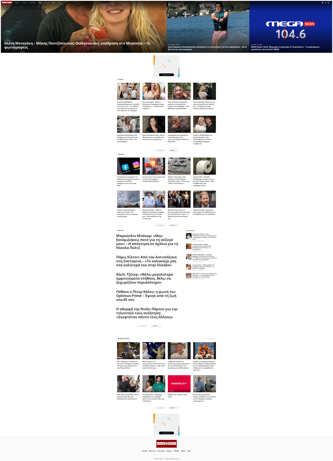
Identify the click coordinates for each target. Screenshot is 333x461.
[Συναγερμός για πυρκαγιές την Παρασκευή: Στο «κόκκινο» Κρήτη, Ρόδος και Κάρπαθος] (179, 124)
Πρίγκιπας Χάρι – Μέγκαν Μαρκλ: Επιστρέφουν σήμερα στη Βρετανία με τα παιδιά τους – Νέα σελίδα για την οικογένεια (153, 214)
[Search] (328, 2)
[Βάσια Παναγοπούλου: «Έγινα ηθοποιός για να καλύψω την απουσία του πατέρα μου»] (153, 124)
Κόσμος (121, 173)
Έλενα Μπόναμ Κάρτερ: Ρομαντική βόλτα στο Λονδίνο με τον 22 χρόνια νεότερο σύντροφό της (204, 398)
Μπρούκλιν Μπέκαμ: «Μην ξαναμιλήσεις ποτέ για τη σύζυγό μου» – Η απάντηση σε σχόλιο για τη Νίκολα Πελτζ (147, 241)
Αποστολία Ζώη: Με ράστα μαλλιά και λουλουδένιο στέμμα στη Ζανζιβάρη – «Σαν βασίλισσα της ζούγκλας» (178, 105)
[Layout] (7, 3)
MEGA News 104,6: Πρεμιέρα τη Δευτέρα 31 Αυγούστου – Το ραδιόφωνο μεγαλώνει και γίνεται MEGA (285, 48)
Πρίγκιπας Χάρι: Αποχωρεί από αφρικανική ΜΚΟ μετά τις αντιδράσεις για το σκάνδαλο (204, 212)
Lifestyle (172, 44)
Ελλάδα (7, 40)
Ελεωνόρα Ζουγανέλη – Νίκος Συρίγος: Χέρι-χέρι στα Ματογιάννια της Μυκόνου (128, 397)
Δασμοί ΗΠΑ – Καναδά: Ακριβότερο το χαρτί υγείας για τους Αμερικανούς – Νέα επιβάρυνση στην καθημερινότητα (203, 181)
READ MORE (158, 51)
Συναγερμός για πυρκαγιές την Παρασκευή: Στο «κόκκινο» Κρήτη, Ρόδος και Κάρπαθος (178, 138)
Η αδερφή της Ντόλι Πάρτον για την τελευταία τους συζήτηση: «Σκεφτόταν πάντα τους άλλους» (147, 313)
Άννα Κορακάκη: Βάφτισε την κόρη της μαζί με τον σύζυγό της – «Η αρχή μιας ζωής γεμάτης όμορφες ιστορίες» (204, 105)
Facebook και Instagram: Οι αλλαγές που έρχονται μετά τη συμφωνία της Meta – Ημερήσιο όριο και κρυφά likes (128, 181)
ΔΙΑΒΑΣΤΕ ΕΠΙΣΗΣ (123, 338)
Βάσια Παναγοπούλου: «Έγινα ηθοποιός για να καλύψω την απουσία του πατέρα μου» (153, 137)
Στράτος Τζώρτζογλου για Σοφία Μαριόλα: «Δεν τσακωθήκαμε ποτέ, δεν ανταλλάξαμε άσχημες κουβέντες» (202, 139)
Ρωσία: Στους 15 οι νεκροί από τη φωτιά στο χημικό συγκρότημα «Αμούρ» (153, 179)
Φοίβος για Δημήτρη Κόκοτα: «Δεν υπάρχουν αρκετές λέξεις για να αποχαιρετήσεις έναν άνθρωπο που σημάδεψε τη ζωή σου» (204, 365)
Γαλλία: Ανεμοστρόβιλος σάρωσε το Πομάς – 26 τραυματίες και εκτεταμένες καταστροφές (127, 213)
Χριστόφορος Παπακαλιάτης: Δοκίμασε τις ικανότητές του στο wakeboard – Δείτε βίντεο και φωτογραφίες (207, 48)
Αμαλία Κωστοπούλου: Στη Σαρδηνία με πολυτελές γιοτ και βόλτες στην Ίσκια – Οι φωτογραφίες (127, 138)
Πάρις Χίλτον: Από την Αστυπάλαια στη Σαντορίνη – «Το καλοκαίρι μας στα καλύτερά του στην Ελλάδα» (146, 261)
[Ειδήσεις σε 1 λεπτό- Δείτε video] (179, 383)
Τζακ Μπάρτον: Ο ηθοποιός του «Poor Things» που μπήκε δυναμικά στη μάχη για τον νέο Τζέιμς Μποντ (128, 364)
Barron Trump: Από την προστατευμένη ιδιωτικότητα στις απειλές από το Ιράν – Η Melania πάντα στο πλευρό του (179, 214)
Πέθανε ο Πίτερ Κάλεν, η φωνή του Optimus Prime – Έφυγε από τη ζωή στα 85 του (146, 295)
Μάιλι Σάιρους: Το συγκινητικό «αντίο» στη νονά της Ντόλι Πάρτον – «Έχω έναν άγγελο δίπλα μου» (153, 364)
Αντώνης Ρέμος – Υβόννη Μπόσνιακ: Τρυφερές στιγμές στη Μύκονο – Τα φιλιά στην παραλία (153, 105)
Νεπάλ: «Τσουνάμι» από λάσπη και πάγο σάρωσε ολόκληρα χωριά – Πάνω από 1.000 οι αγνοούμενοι (178, 180)
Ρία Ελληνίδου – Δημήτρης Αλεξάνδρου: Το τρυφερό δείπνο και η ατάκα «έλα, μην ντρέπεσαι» (153, 398)
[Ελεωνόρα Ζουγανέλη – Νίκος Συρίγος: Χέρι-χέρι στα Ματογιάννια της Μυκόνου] (128, 383)
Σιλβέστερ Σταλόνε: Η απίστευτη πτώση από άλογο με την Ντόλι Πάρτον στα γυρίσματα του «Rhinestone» (178, 364)
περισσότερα (211, 338)
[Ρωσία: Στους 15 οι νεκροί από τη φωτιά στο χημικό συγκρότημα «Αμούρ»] (153, 166)
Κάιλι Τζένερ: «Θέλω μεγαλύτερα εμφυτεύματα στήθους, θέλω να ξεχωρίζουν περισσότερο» (144, 278)
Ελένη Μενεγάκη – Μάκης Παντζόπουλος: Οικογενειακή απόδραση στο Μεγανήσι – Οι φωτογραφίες (77, 45)
